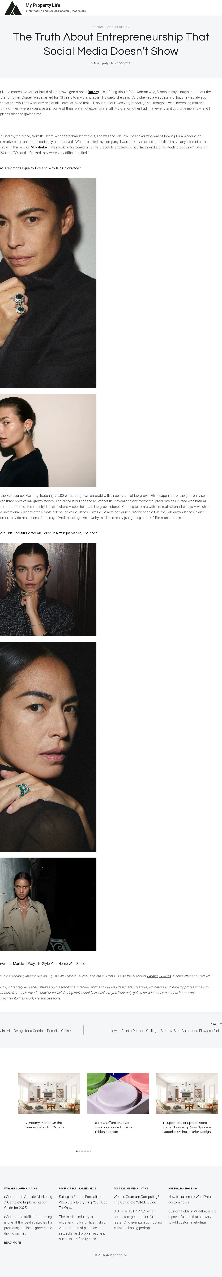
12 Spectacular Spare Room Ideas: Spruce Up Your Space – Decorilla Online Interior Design (187, 1127)
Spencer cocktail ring (22, 495)
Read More (12, 1242)
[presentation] (49, 1093)
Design (98, 27)
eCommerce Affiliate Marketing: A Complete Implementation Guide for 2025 (28, 1202)
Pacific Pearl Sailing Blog (77, 1188)
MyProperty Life (103, 63)
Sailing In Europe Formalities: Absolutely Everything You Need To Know (83, 1202)
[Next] (213, 1110)
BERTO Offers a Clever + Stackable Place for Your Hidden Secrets (113, 1127)
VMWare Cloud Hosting (20, 1188)
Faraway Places (159, 976)
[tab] (77, 1151)
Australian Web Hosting (131, 1188)
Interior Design (117, 27)
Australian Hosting (182, 1188)
